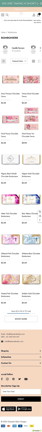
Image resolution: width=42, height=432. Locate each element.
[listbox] (19, 61)
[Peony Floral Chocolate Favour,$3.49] (31, 79)
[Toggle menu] (2, 14)
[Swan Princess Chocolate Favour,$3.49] (10, 79)
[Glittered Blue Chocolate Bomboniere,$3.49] (31, 239)
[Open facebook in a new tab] (1, 379)
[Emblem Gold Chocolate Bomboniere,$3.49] (31, 279)
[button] (38, 3)
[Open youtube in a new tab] (25, 379)
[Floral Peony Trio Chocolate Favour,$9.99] (31, 119)
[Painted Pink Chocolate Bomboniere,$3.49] (10, 279)
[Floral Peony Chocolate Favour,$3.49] (10, 119)
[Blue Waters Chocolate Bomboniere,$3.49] (31, 199)
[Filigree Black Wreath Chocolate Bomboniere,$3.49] (10, 159)
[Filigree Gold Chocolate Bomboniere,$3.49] (31, 159)
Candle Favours (18, 48)
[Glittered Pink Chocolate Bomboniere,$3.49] (10, 239)
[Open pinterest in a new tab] (13, 379)
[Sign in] (34, 14)
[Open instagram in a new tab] (7, 379)
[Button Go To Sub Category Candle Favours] (5, 49)
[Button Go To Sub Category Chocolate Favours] (33, 49)
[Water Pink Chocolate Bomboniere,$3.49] (10, 199)
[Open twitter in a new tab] (19, 379)
